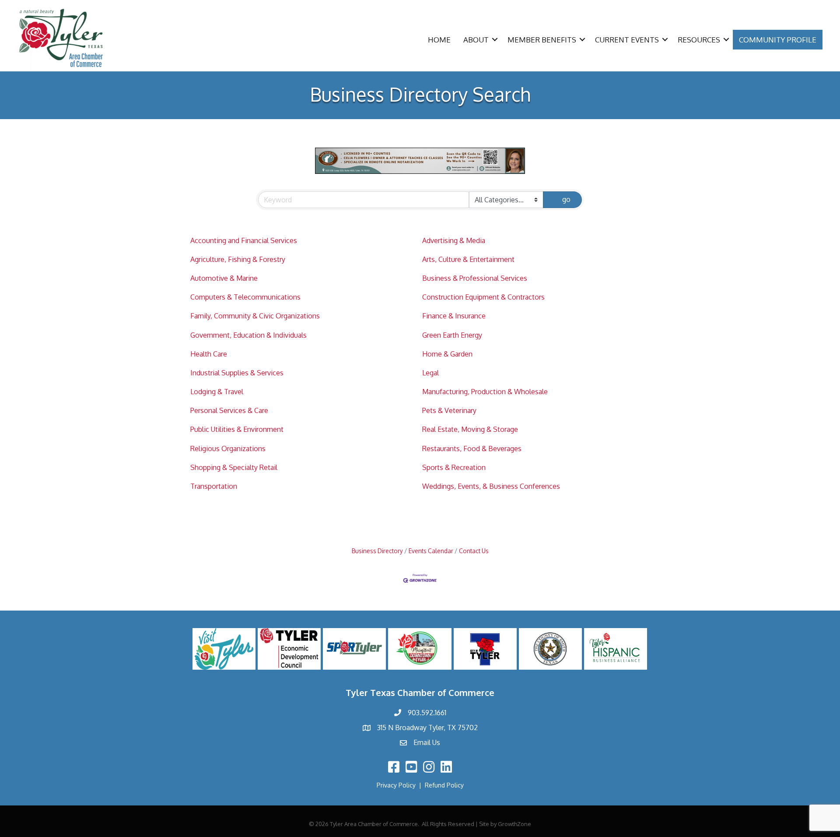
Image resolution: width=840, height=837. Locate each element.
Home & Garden (447, 354)
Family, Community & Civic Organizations (255, 315)
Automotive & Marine (224, 278)
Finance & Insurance (454, 315)
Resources (699, 39)
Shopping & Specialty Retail (233, 467)
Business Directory (377, 550)
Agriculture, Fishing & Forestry (237, 259)
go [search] (566, 199)
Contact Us (474, 550)
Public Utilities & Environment (237, 429)
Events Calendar (431, 550)
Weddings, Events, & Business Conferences (491, 486)
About (476, 39)
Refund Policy (444, 785)
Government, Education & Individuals (248, 335)
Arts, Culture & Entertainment (468, 259)
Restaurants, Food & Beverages (472, 448)
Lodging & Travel (216, 391)
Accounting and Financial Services (243, 240)
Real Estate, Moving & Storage (470, 429)
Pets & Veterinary (449, 410)
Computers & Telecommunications (245, 297)
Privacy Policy (396, 785)
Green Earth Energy (452, 335)
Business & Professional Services (474, 278)
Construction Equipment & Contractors (483, 297)
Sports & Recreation (454, 467)
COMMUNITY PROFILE (777, 39)
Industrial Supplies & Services (237, 372)
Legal (430, 372)
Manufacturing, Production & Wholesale (485, 391)
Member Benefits (542, 39)
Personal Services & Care (229, 410)
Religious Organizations (228, 448)
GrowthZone (514, 823)
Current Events (627, 39)
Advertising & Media (453, 240)
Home (439, 39)
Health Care (208, 354)
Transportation (213, 486)
